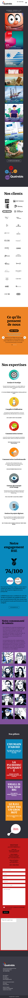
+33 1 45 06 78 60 (20, 1)
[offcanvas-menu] (26, 3)
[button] (3, 337)
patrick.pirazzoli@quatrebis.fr (14, 847)
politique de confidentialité (19, 907)
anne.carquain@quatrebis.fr (14, 857)
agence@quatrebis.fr (14, 862)
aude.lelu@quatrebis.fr (14, 851)
